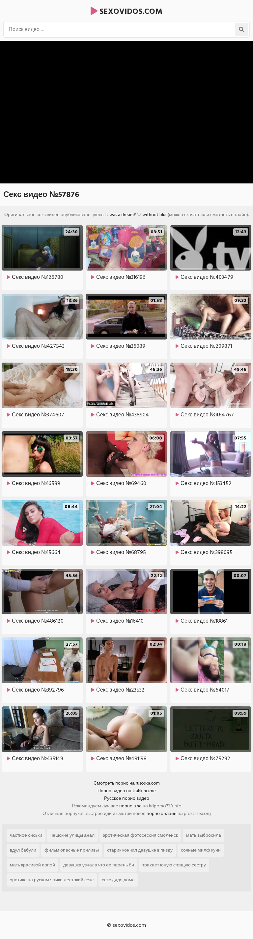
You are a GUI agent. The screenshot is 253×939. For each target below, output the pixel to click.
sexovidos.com (130, 11)
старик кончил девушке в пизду (140, 850)
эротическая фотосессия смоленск (140, 835)
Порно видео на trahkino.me (127, 790)
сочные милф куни (201, 850)
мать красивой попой (32, 865)
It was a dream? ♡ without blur (136, 214)
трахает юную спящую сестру (174, 865)
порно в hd (130, 806)
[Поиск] (241, 29)
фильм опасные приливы (71, 850)
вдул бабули (23, 850)
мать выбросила (203, 835)
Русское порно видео (126, 798)
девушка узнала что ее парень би (98, 865)
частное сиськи (26, 835)
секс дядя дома (118, 880)
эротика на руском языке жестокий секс (52, 880)
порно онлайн (162, 813)
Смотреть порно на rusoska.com (127, 783)
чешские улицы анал (72, 835)
